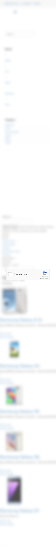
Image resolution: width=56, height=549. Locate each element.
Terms (46, 278)
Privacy (42, 278)
